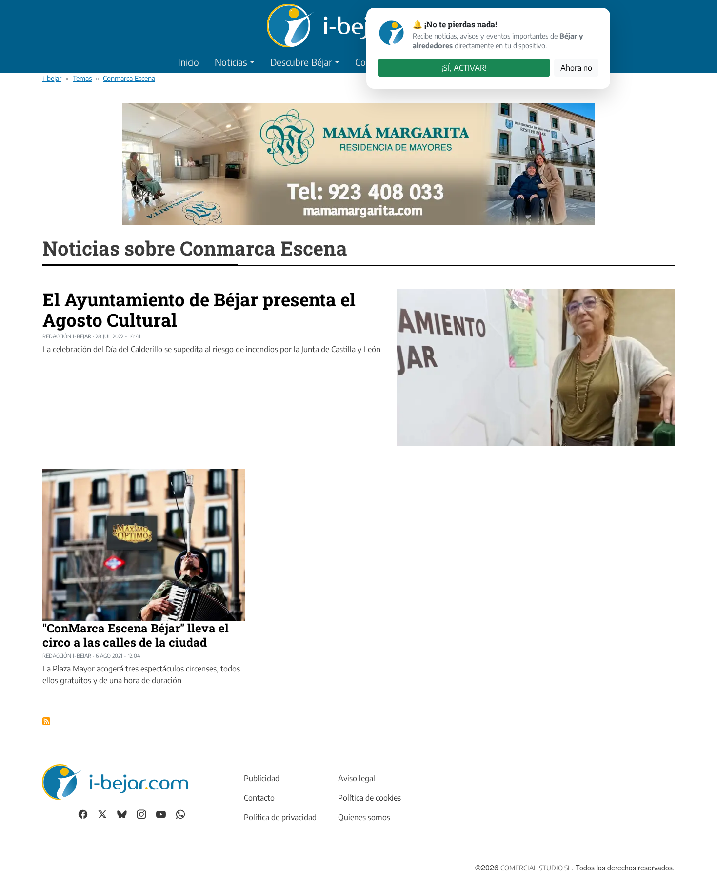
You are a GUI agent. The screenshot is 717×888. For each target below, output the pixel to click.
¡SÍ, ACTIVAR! (464, 68)
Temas (82, 78)
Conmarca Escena (129, 78)
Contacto (259, 798)
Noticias (231, 62)
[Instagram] (141, 813)
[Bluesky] (122, 813)
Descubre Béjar (301, 62)
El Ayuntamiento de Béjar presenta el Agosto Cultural (199, 309)
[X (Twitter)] (102, 813)
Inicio (188, 62)
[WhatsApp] (180, 813)
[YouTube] (161, 813)
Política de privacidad (280, 817)
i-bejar (51, 78)
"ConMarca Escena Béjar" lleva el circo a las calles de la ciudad (135, 635)
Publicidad (261, 778)
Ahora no (576, 68)
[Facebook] (83, 813)
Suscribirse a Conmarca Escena (46, 721)
